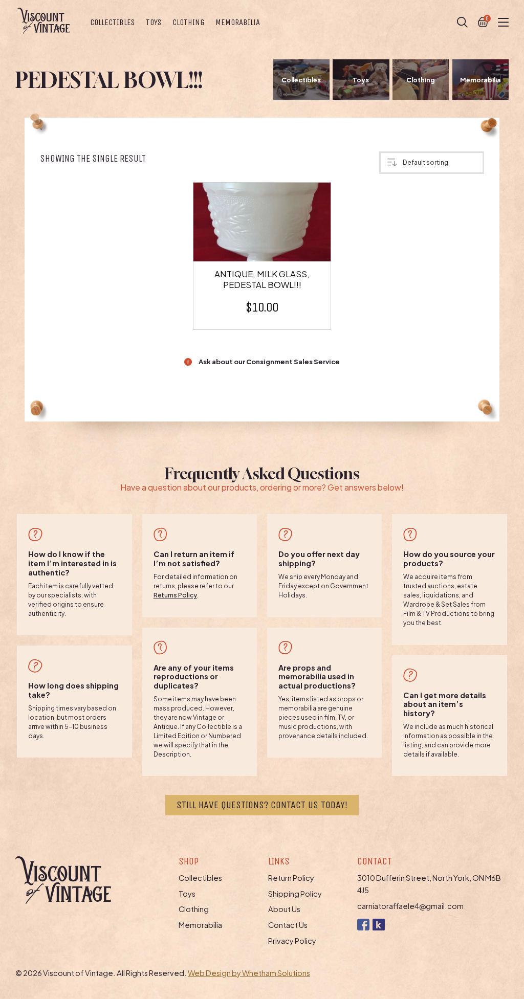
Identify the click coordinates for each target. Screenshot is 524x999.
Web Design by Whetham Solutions (249, 973)
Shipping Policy (295, 893)
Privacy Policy (292, 940)
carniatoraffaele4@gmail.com (410, 906)
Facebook (363, 924)
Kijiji (378, 924)
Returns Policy (175, 595)
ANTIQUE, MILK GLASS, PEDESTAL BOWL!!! (262, 279)
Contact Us (288, 924)
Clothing (188, 22)
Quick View (267, 239)
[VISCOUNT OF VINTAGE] (43, 21)
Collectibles (112, 22)
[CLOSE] (462, 22)
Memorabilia (237, 22)
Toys (153, 22)
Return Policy (291, 877)
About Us (284, 909)
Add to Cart (268, 223)
